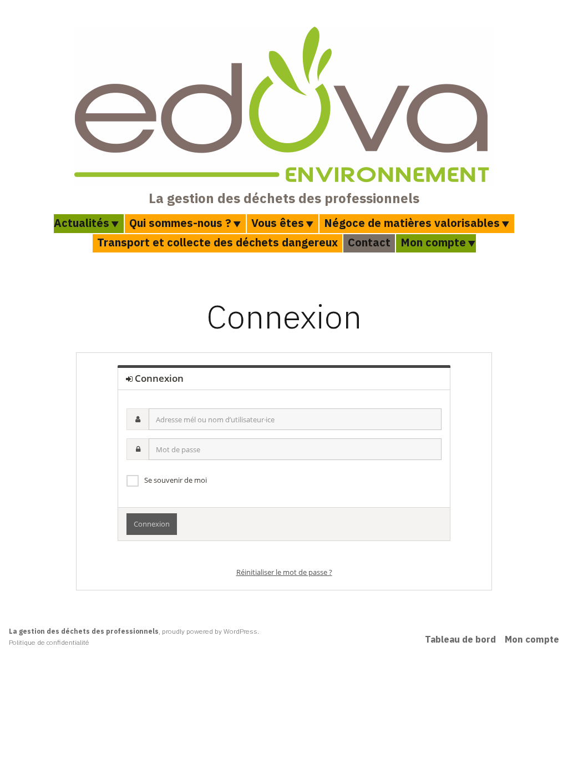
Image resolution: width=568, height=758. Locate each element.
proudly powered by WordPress (209, 631)
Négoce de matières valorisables (412, 222)
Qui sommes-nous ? (180, 222)
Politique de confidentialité (49, 642)
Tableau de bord (460, 639)
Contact (369, 242)
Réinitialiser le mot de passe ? (284, 572)
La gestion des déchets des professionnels (284, 198)
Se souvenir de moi (175, 480)
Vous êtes (277, 222)
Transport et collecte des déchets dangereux (217, 242)
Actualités (81, 222)
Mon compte (433, 242)
